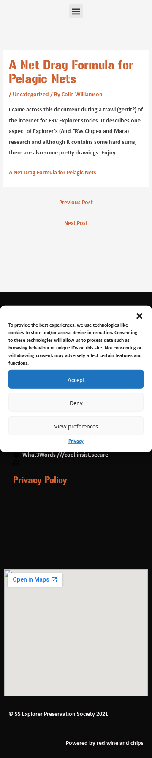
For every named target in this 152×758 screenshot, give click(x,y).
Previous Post (76, 202)
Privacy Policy (40, 480)
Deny (76, 402)
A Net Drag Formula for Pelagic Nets (52, 172)
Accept (76, 379)
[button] (139, 316)
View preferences (76, 425)
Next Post (76, 223)
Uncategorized (31, 94)
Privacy (76, 441)
